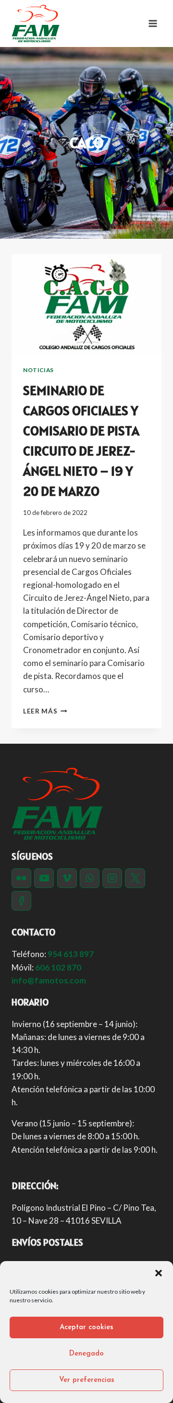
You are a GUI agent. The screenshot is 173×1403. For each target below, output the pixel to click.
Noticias (38, 370)
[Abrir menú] (152, 23)
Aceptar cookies (86, 1327)
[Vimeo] (67, 878)
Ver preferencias (86, 1380)
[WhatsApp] (89, 878)
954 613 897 (71, 954)
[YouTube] (44, 878)
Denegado (86, 1353)
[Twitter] (135, 878)
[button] (158, 1273)
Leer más (45, 711)
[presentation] (86, 304)
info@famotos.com (49, 980)
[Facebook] (21, 901)
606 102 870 (58, 967)
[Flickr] (21, 878)
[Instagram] (112, 878)
